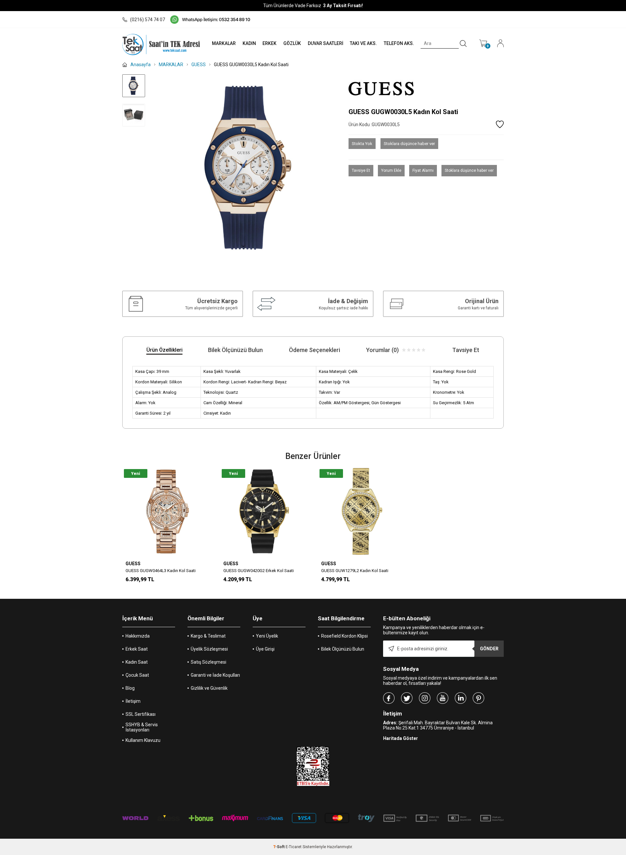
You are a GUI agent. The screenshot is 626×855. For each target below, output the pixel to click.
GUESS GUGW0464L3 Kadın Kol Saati (161, 570)
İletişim (133, 701)
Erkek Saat (137, 649)
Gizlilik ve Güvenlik (209, 688)
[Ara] (463, 43)
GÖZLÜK (292, 43)
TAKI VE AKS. (363, 43)
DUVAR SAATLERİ (325, 43)
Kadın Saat (137, 662)
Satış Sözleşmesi (208, 662)
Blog (130, 688)
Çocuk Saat (137, 675)
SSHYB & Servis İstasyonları (142, 727)
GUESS (133, 563)
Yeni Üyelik (267, 636)
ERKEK (269, 43)
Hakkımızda (138, 636)
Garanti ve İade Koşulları (215, 675)
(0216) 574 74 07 (147, 19)
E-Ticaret (294, 847)
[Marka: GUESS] (426, 88)
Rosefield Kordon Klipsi (344, 636)
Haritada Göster (400, 738)
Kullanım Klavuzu (143, 740)
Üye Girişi (265, 649)
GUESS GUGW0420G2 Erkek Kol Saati (258, 570)
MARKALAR (224, 43)
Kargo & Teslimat (208, 636)
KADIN (249, 43)
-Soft (279, 847)
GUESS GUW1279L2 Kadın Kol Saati (354, 570)
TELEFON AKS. (399, 43)
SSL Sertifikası (141, 714)
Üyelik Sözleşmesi (209, 649)
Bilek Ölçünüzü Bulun (342, 649)
